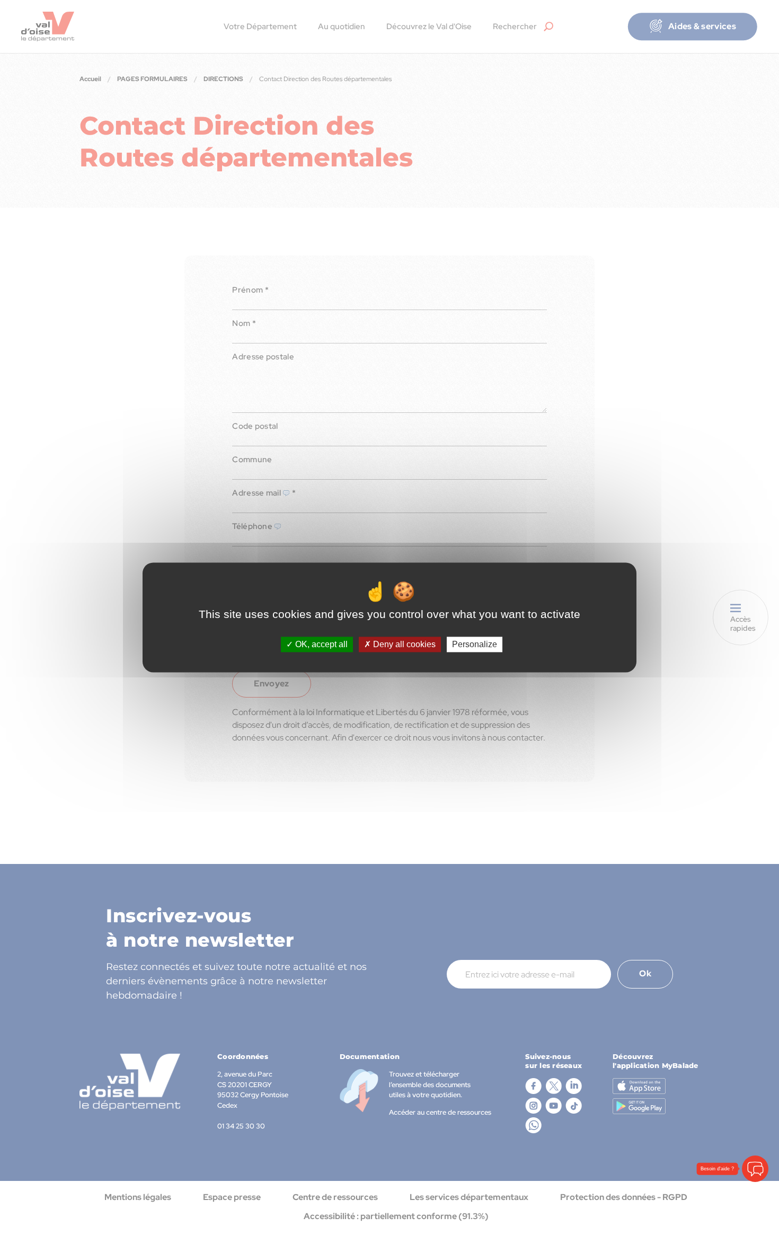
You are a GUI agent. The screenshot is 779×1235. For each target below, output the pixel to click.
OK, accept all (320, 644)
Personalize (474, 644)
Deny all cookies (403, 644)
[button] (755, 1168)
